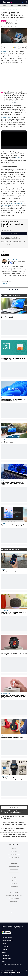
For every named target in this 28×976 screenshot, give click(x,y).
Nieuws (3, 21)
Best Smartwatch (14, 886)
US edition (11, 972)
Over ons (4, 952)
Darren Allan (9, 22)
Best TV (14, 880)
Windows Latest (5, 117)
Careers (3, 961)
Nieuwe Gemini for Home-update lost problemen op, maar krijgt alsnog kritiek (14, 823)
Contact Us (4, 943)
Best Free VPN (14, 851)
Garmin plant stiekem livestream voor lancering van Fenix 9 (14, 829)
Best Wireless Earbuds (14, 898)
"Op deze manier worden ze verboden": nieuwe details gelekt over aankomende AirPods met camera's (14, 836)
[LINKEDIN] (11, 263)
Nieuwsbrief (23, 47)
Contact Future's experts (7, 940)
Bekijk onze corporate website (13, 927)
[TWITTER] (9, 263)
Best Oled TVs (14, 883)
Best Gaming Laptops (14, 866)
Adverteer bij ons (5, 955)
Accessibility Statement (7, 958)
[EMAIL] (13, 263)
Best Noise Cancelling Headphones (14, 895)
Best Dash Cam (14, 910)
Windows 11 (4, 51)
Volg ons (16, 47)
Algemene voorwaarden (7, 937)
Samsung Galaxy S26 (22, 5)
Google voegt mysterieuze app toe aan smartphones (14, 817)
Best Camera (14, 907)
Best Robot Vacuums (14, 915)
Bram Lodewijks (12, 20)
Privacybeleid (5, 946)
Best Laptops (14, 863)
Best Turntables (14, 892)
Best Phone (14, 877)
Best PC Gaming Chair (14, 872)
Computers (3, 9)
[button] (2, 2)
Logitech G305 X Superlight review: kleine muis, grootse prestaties (13, 811)
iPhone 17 (11, 5)
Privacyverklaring (4, 240)
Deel (4, 47)
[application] (14, 139)
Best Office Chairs (14, 901)
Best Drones (14, 913)
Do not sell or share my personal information (12, 964)
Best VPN (14, 848)
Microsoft (17, 157)
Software (9, 9)
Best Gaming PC (14, 869)
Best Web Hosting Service (14, 854)
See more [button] (14, 102)
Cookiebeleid (4, 949)
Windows (15, 9)
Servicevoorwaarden (5, 238)
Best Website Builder (14, 857)
